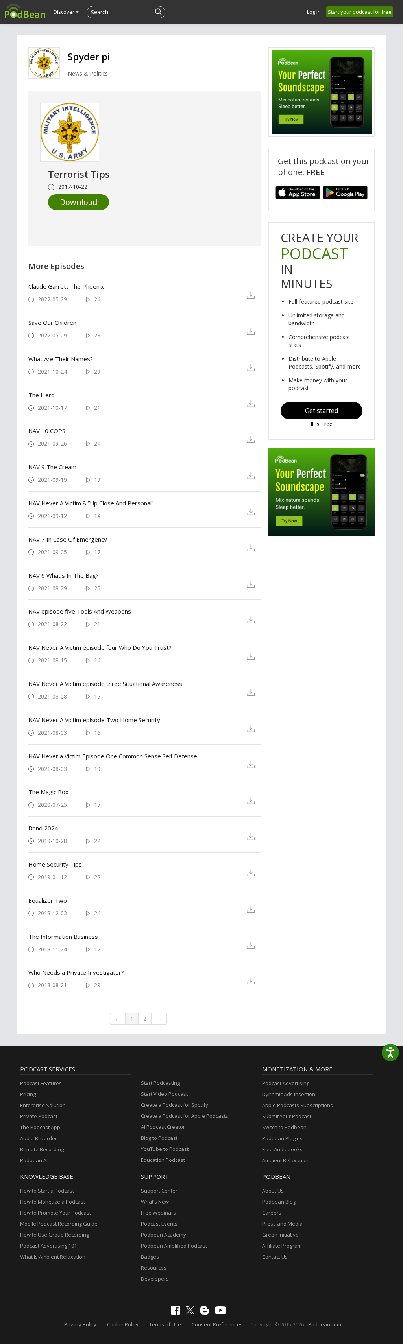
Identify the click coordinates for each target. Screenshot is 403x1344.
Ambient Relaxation (285, 1160)
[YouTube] (222, 1312)
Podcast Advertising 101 (48, 1245)
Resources (153, 1267)
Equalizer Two (47, 900)
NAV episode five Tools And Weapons (79, 611)
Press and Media (282, 1223)
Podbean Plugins (282, 1138)
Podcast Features (41, 1083)
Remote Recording (42, 1149)
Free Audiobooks (282, 1149)
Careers (271, 1212)
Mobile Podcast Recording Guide (59, 1223)
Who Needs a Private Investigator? (76, 972)
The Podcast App (40, 1127)
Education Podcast (163, 1159)
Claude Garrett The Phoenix (66, 286)
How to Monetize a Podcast (52, 1201)
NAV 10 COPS (46, 430)
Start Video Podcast (164, 1093)
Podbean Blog (279, 1201)
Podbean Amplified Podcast (174, 1245)
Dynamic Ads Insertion (288, 1094)
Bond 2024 (43, 827)
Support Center (159, 1190)
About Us (273, 1190)
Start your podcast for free (360, 11)
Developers (155, 1278)
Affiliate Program (282, 1245)
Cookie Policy (123, 1324)
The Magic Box (48, 791)
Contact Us (275, 1256)
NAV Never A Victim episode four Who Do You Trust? (100, 647)
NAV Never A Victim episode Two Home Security (94, 719)
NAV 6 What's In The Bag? (63, 575)
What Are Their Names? (60, 358)
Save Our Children (52, 322)
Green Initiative (280, 1234)
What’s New (155, 1201)
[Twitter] (192, 1312)
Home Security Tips (55, 864)
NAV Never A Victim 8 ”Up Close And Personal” (90, 503)
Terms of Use (165, 1324)
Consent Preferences (217, 1324)
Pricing (28, 1094)
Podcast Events (159, 1223)
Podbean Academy (163, 1234)
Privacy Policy (80, 1324)
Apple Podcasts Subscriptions (297, 1105)
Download (78, 202)
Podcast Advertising (285, 1083)
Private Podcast (38, 1116)
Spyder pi (89, 56)
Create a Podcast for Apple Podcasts (184, 1115)
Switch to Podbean (284, 1127)
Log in (314, 11)
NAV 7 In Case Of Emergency (67, 539)
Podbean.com (324, 1324)
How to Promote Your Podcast (55, 1212)
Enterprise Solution (43, 1105)
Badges (150, 1256)
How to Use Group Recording (54, 1234)
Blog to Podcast (159, 1137)
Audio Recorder (38, 1138)
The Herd (41, 394)
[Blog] (206, 1312)
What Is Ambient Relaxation (52, 1256)
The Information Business (63, 936)
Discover (65, 11)
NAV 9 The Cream (52, 466)
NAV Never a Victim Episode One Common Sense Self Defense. (113, 756)
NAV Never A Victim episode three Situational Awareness (105, 683)
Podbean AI (34, 1160)
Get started (321, 410)
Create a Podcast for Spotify (174, 1104)
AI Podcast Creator (163, 1126)
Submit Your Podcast (286, 1116)
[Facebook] (177, 1312)
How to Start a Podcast (47, 1190)
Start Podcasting (160, 1082)
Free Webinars (158, 1212)
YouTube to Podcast (165, 1148)
